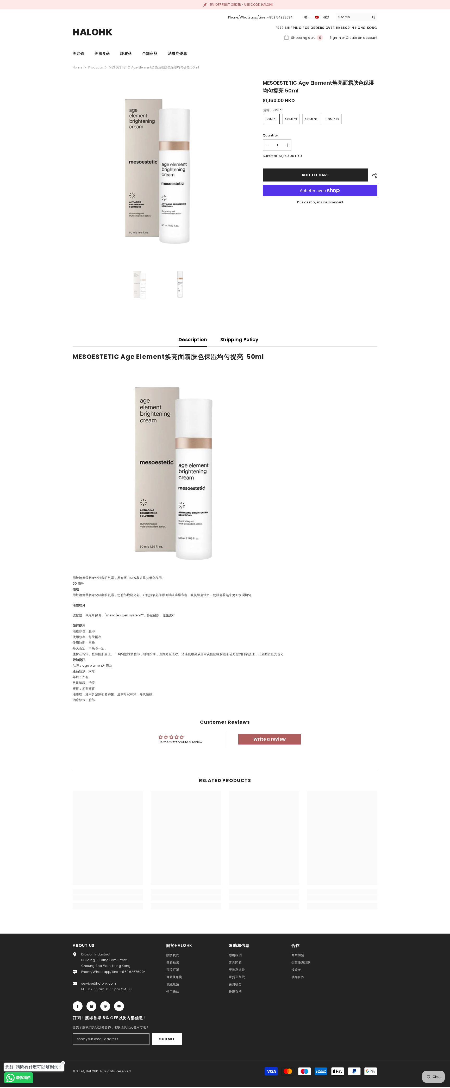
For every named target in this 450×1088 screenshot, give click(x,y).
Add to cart (314, 175)
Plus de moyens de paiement (320, 202)
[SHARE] (372, 175)
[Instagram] (91, 1006)
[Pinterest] (105, 1006)
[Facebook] (78, 1006)
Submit (167, 1039)
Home (77, 67)
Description (193, 339)
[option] (160, 166)
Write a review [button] (269, 739)
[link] (108, 898)
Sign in (335, 37)
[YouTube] (119, 1006)
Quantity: (271, 135)
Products (95, 67)
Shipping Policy (239, 339)
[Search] (356, 17)
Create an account (361, 37)
